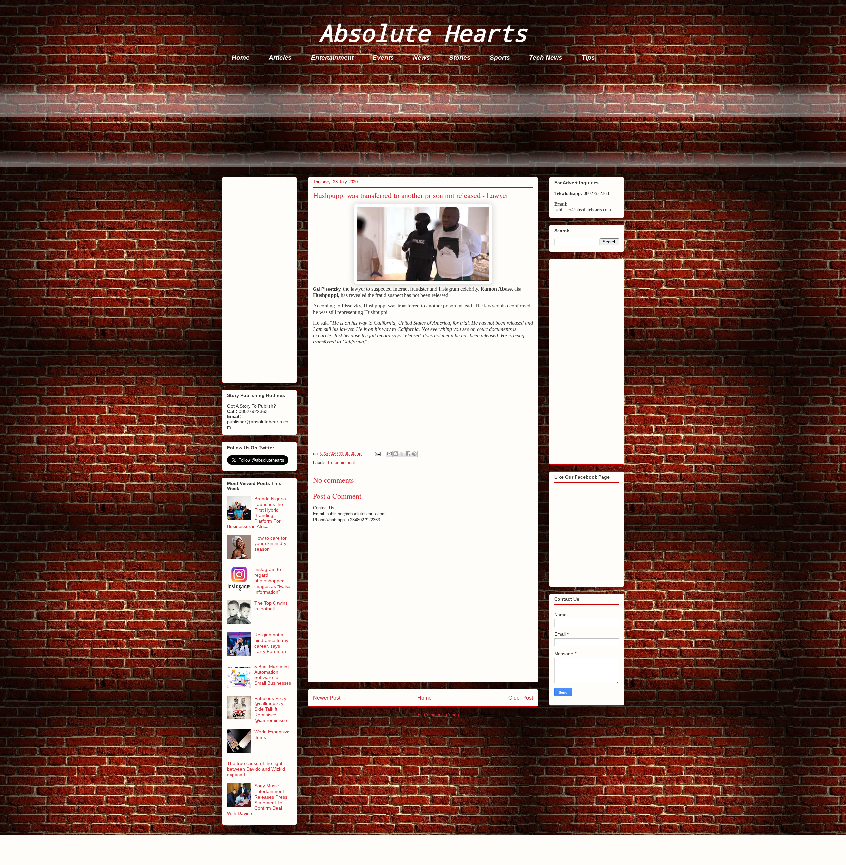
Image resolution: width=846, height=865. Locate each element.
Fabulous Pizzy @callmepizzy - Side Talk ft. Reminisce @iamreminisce (270, 709)
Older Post (520, 698)
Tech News (545, 57)
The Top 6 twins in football (271, 605)
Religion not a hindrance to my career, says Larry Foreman (271, 643)
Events (383, 57)
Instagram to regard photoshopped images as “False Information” (272, 580)
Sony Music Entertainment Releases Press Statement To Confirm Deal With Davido (257, 799)
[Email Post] (377, 453)
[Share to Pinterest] (414, 454)
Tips (588, 57)
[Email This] (389, 454)
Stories (460, 57)
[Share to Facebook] (408, 454)
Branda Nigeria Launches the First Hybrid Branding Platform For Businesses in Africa (256, 512)
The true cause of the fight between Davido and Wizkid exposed (256, 769)
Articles (280, 57)
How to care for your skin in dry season (270, 543)
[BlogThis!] (395, 454)
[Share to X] (402, 454)
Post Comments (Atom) (436, 714)
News (421, 57)
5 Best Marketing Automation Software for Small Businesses (272, 675)
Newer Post (326, 698)
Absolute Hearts (423, 32)
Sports (500, 57)
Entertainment (332, 57)
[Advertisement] (420, 121)
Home (241, 57)
